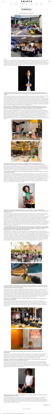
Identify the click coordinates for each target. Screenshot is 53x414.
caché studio (21, 413)
